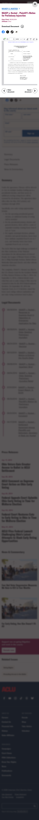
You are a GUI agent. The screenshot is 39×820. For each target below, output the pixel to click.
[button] (12, 32)
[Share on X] (7, 32)
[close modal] (35, 4)
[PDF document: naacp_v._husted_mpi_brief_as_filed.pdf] (19, 61)
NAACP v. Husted (10, 9)
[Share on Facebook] (3, 32)
